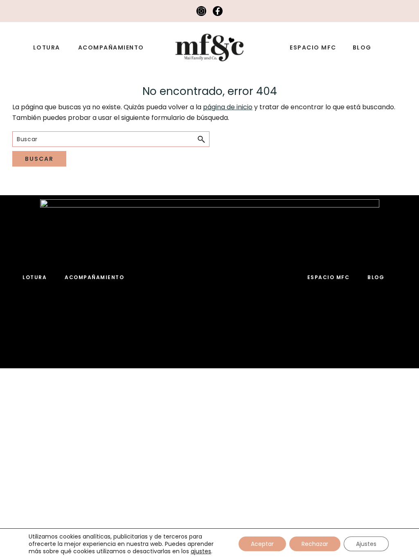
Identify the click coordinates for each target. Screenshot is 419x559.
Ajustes (366, 544)
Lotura (35, 277)
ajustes (201, 551)
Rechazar (315, 544)
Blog (375, 277)
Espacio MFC (328, 277)
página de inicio (227, 107)
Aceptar (262, 544)
